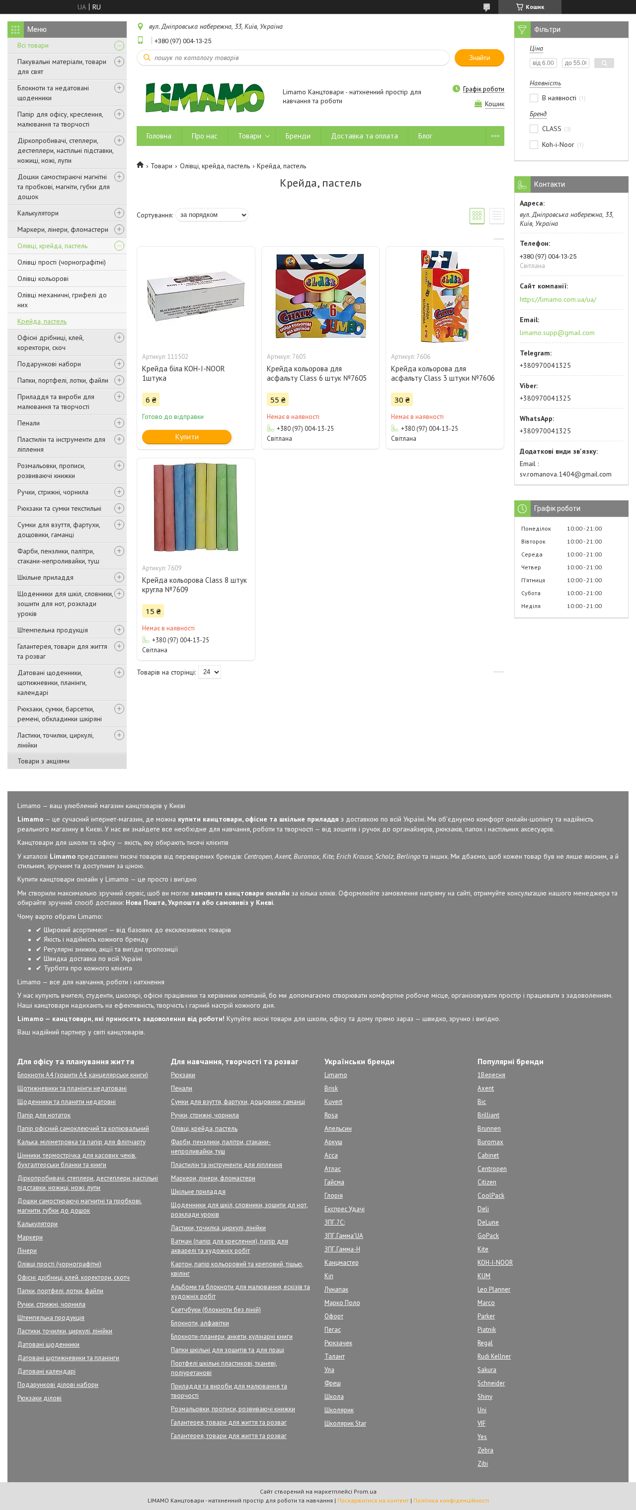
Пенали (28, 422)
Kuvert (333, 1102)
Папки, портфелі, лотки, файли (62, 380)
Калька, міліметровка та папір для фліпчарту (81, 1142)
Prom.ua (365, 1491)
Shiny (484, 1396)
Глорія (333, 1195)
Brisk (331, 1088)
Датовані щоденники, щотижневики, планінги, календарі (51, 682)
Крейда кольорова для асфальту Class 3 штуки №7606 (443, 373)
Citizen (486, 1182)
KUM (483, 1276)
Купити (187, 436)
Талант (334, 1356)
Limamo (335, 1075)
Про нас (205, 135)
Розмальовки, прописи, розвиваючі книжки (51, 470)
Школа (334, 1396)
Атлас (332, 1169)
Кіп (328, 1276)
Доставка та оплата (364, 135)
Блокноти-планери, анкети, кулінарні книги (232, 1336)
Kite (482, 1249)
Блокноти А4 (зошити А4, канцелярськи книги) (82, 1075)
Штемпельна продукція (52, 629)
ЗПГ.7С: (334, 1222)
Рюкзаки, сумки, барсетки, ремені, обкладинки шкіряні (59, 713)
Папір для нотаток (44, 1115)
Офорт (333, 1316)
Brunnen (489, 1128)
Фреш (332, 1383)
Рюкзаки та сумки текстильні (59, 508)
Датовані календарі (46, 1371)
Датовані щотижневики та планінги (68, 1358)
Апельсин (338, 1128)
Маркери (30, 1237)
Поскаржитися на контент (373, 1500)
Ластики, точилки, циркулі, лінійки (55, 740)
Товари (249, 135)
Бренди (298, 135)
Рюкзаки (183, 1075)
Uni (481, 1410)
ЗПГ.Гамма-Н (342, 1249)
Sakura (486, 1370)
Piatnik (486, 1329)
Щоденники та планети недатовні (66, 1102)
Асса (331, 1155)
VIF (481, 1423)
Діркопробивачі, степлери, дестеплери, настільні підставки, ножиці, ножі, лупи (65, 150)
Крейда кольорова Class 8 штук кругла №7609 (194, 584)
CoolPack (490, 1195)
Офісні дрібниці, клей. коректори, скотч (73, 1277)
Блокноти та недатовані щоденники (53, 92)
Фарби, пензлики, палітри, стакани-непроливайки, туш (58, 556)
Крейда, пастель (42, 321)
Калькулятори (38, 212)
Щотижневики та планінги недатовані (72, 1088)
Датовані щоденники (48, 1344)
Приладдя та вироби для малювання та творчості (55, 401)
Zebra (485, 1450)
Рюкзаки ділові (39, 1398)
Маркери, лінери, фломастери (62, 229)
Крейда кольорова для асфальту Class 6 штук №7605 (317, 373)
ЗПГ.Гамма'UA (343, 1236)
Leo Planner (493, 1289)
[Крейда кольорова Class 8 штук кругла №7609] (195, 507)
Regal (485, 1343)
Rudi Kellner (494, 1356)
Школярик (339, 1410)
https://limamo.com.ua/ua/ (558, 299)
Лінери (27, 1250)
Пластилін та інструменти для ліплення (61, 444)
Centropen (492, 1169)
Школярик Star (345, 1423)
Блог (425, 135)
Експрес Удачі (344, 1209)
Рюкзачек (338, 1343)
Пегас (332, 1329)
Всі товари (33, 45)
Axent (485, 1088)
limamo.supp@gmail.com (557, 332)
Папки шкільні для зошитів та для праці (227, 1350)
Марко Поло (342, 1303)
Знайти (479, 58)
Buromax (490, 1142)
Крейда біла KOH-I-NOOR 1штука (183, 373)
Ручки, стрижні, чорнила (52, 491)
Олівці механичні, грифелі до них (62, 299)
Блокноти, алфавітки (200, 1323)
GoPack (488, 1236)
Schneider (491, 1383)
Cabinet (488, 1155)
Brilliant (488, 1115)
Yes (482, 1437)
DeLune (488, 1222)
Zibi (482, 1463)
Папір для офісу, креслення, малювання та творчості (60, 119)
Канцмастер (341, 1262)
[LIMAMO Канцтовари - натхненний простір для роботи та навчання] (205, 97)
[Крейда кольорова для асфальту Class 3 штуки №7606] (444, 296)
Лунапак (336, 1289)
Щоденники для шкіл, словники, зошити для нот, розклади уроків (65, 603)
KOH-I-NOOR (495, 1262)
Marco (486, 1303)
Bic (481, 1102)
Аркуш (333, 1142)
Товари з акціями (43, 760)
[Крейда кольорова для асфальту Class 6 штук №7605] (320, 296)
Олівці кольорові (43, 278)
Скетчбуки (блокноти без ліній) (216, 1309)
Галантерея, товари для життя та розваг (62, 651)
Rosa (331, 1115)
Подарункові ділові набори (57, 1384)
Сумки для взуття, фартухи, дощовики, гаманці (58, 529)
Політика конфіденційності (451, 1500)
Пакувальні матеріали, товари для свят (61, 66)
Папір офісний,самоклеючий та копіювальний (83, 1128)
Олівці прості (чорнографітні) (61, 262)
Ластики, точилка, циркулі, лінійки (218, 1228)
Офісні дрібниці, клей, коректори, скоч (50, 342)
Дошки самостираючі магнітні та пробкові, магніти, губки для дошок (63, 186)
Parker (486, 1316)
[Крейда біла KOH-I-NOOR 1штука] (195, 296)
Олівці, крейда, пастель (52, 245)
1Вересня (491, 1075)
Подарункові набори (49, 363)
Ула (329, 1370)
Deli (483, 1209)
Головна (159, 135)
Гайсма (334, 1182)
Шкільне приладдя (45, 577)
